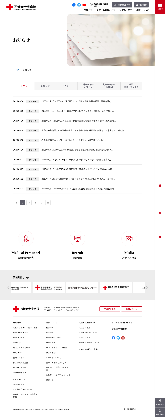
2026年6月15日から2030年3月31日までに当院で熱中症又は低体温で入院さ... (77, 150)
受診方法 (160, 183)
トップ (16, 70)
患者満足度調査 (19, 367)
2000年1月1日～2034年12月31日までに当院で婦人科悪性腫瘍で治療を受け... (77, 101)
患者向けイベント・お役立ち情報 (25, 395)
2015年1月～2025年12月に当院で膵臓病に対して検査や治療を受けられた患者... (79, 121)
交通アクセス (110, 309)
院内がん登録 (18, 384)
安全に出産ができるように (57, 363)
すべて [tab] (24, 86)
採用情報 (143, 5)
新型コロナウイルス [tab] (131, 85)
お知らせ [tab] (45, 86)
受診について (51, 323)
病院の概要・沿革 (20, 332)
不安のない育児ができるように (58, 368)
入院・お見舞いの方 (106, 10)
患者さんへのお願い (21, 348)
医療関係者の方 (124, 5)
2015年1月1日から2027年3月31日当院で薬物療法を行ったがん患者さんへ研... (78, 169)
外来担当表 (50, 342)
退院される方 (84, 337)
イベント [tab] (67, 86)
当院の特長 (18, 353)
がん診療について (20, 379)
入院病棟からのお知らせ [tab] (110, 85)
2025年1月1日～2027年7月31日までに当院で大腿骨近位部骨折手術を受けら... (78, 111)
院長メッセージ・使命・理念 (25, 328)
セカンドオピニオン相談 (56, 348)
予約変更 (160, 211)
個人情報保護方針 (20, 363)
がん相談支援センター (22, 389)
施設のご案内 (18, 337)
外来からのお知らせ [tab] (88, 85)
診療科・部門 (126, 10)
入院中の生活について (88, 332)
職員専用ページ (133, 409)
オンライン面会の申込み (122, 323)
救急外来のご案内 (53, 337)
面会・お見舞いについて (89, 342)
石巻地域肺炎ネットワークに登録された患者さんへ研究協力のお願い (73, 140)
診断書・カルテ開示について (58, 375)
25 (48, 202)
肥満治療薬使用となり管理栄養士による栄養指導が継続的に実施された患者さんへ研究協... (84, 130)
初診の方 (49, 328)
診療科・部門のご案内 (88, 349)
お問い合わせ (131, 309)
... (42, 202)
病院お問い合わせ (119, 329)
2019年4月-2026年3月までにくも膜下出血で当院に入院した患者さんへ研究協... (78, 179)
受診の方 (88, 10)
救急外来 (160, 233)
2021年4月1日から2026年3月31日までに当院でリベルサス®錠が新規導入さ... (77, 160)
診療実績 (17, 342)
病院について (142, 10)
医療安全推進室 (19, 373)
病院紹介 (17, 323)
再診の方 (49, 332)
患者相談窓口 (51, 353)
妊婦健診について (53, 358)
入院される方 (84, 328)
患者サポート (51, 380)
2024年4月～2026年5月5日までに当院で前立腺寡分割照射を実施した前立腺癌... (79, 189)
